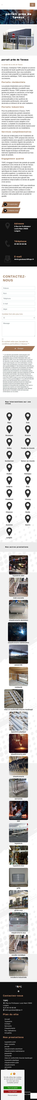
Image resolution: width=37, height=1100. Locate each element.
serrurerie (8, 1067)
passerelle (8, 1053)
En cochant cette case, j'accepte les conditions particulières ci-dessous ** (15, 343)
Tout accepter (13, 1088)
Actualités (8, 1033)
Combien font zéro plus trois (12, 314)
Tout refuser (12, 1091)
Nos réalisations (10, 1031)
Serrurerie (8, 1026)
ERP (6, 1069)
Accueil (7, 1019)
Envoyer (20, 348)
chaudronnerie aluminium (13, 1049)
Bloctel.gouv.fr (6, 390)
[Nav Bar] (32, 5)
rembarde (8, 1056)
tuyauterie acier (10, 1042)
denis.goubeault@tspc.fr (24, 259)
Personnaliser (12, 1095)
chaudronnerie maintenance (14, 1051)
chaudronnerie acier (12, 1062)
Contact (7, 1024)
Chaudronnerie (10, 1028)
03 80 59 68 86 (20, 244)
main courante (10, 1044)
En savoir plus (12, 204)
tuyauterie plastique (12, 1060)
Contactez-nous (13, 210)
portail (7, 1046)
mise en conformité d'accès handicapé (18, 1058)
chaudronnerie (10, 1065)
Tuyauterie (8, 1021)
